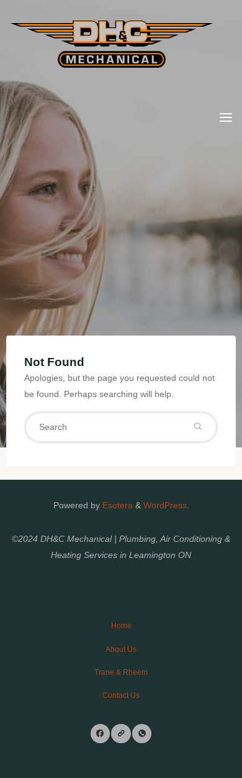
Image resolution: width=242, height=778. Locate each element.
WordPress (165, 505)
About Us (121, 649)
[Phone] (141, 733)
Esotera (116, 505)
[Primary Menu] (225, 118)
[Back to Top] (121, 620)
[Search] (197, 426)
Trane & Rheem (121, 672)
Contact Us (121, 695)
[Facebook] (100, 733)
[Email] (120, 733)
